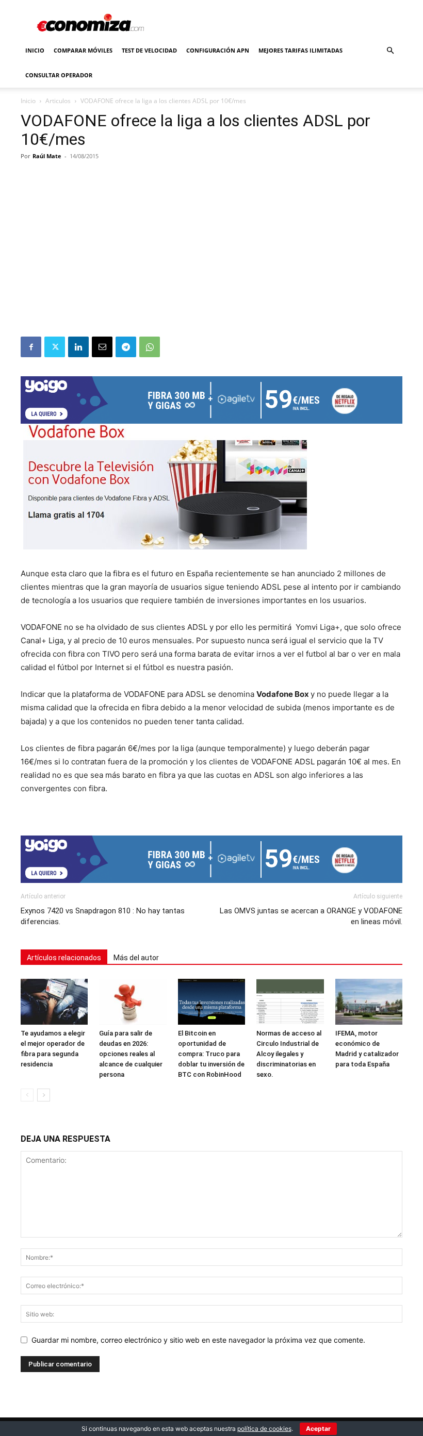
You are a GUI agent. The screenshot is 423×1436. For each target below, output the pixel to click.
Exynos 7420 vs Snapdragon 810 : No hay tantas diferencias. (103, 916)
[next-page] (43, 1095)
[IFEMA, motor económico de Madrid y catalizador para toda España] (368, 1002)
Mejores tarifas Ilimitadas (300, 50)
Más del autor (136, 958)
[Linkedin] (78, 347)
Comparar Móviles (83, 50)
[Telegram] (126, 347)
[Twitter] (54, 347)
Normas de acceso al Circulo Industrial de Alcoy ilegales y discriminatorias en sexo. (288, 1053)
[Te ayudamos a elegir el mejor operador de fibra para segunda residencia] (54, 1002)
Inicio (34, 50)
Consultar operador (58, 75)
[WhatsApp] (149, 347)
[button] (390, 51)
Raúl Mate (46, 156)
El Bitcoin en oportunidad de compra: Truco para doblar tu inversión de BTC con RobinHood (211, 1053)
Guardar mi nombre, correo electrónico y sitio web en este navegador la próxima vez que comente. (198, 1339)
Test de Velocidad (149, 50)
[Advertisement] (211, 259)
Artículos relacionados (64, 958)
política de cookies (264, 1428)
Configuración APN (217, 50)
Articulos (58, 100)
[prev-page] (27, 1095)
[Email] (102, 347)
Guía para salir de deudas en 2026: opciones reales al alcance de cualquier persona (130, 1053)
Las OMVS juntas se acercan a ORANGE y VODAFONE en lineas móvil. (311, 916)
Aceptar (318, 1428)
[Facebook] (31, 347)
